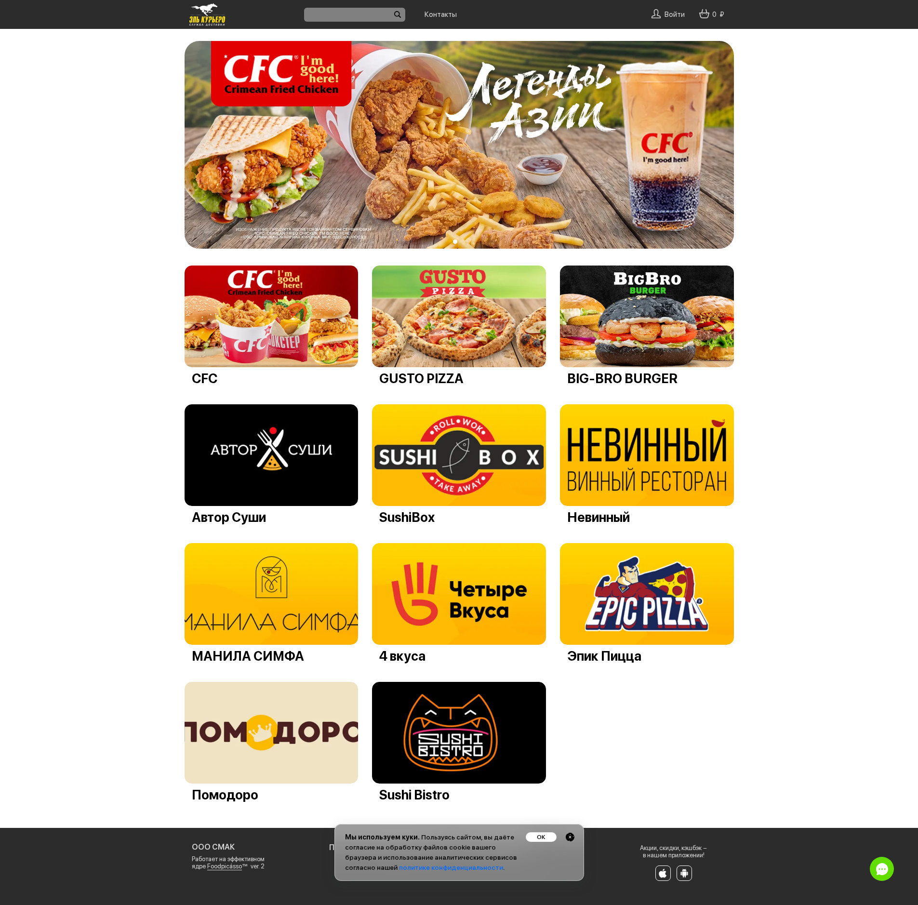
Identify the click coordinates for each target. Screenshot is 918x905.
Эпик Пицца (604, 656)
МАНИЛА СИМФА (248, 656)
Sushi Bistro (414, 794)
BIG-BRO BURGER (622, 378)
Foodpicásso (224, 866)
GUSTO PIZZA (421, 378)
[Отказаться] (570, 837)
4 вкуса (402, 656)
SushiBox (407, 517)
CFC (204, 378)
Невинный (598, 517)
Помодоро (225, 794)
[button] (455, 242)
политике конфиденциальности (451, 867)
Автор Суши (229, 517)
